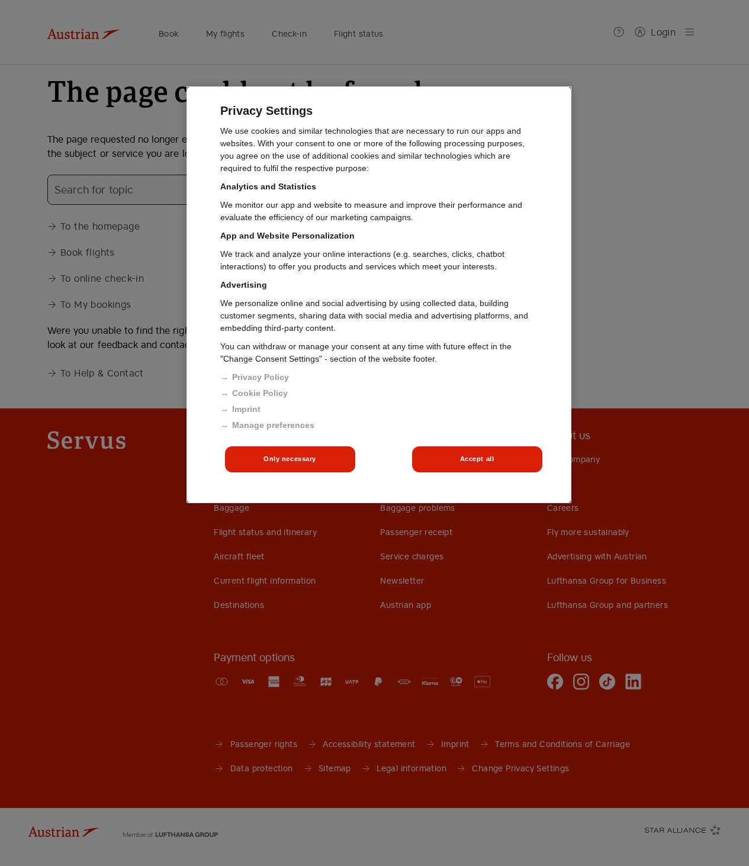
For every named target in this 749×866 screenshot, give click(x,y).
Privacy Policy (260, 377)
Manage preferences (273, 425)
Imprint (246, 409)
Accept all (477, 458)
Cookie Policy (260, 393)
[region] (379, 294)
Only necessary (289, 458)
